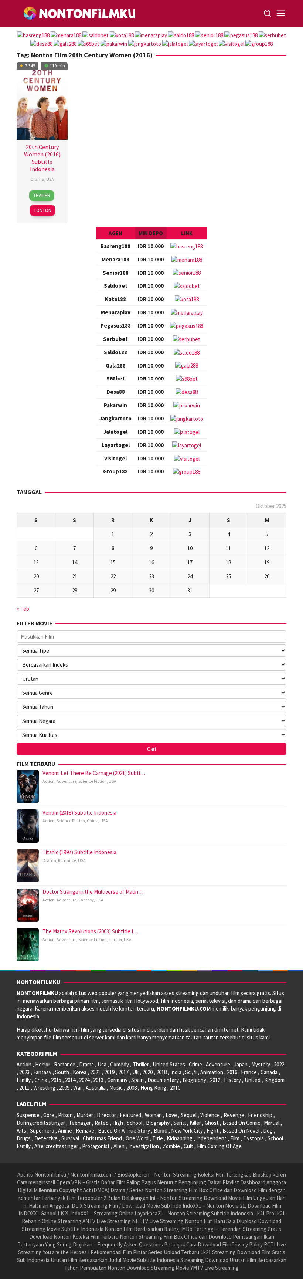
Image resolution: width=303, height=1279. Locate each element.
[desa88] (187, 391)
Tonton (42, 210)
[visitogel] (187, 457)
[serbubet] (186, 338)
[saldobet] (187, 285)
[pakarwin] (186, 404)
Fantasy (86, 900)
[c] (186, 325)
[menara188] (186, 259)
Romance (67, 860)
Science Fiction (92, 781)
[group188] (186, 471)
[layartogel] (186, 444)
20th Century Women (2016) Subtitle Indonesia (42, 158)
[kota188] (187, 298)
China (92, 820)
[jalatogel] (187, 431)
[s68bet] (187, 378)
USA (50, 179)
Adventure (66, 781)
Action (48, 781)
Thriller (115, 939)
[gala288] (186, 365)
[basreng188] (186, 245)
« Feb (23, 608)
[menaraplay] (187, 311)
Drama (37, 179)
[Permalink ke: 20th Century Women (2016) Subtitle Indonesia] (42, 100)
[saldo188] (187, 351)
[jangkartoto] (186, 418)
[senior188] (187, 272)
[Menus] (280, 13)
